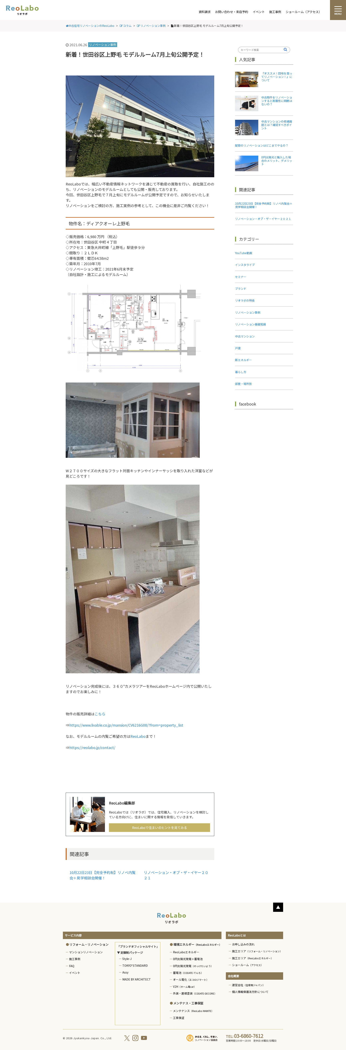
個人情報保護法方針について (250, 992)
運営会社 (248, 985)
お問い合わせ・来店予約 (231, 12)
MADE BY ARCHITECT (136, 979)
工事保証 (178, 1018)
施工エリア (257, 951)
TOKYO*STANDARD (135, 965)
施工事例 (275, 12)
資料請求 (205, 12)
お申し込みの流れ (243, 944)
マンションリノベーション (86, 952)
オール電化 (191, 980)
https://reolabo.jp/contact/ (92, 747)
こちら (100, 713)
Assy (125, 972)
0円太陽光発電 (193, 966)
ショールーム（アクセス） (304, 12)
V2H (184, 987)
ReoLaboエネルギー (186, 952)
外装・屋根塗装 (195, 993)
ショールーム (247, 965)
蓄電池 (188, 973)
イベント (259, 12)
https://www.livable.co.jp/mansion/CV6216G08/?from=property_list (126, 725)
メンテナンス (193, 1011)
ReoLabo (138, 736)
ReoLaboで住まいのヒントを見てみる (159, 827)
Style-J (127, 959)
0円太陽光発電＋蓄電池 (188, 959)
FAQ (71, 966)
